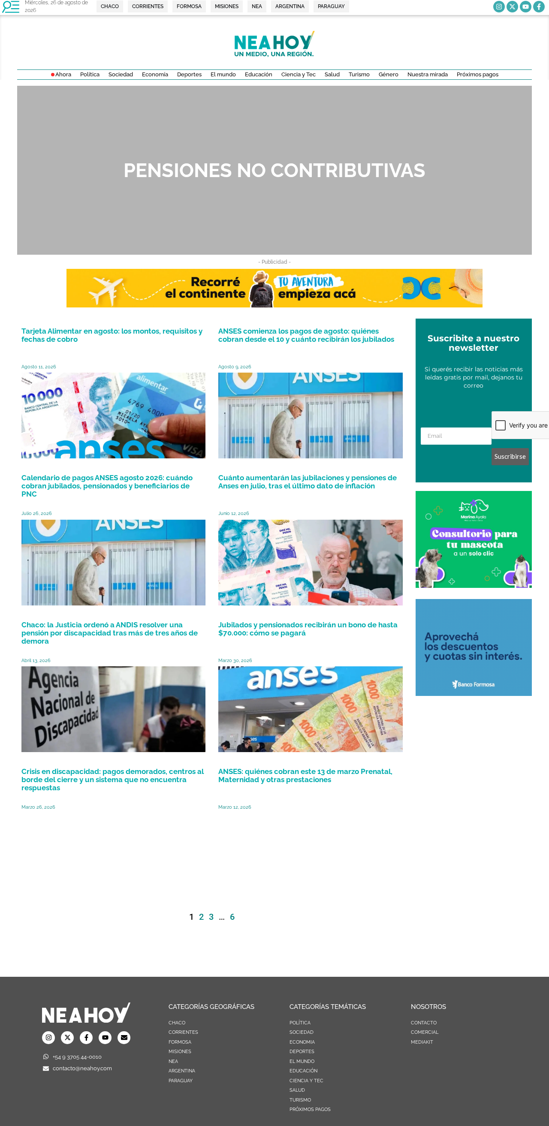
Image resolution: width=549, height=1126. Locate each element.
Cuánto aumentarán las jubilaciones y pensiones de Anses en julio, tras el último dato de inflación (307, 481)
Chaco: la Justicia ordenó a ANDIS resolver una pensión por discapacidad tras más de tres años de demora (109, 632)
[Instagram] (499, 6)
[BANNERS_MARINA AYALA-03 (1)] (474, 585)
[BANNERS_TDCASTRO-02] (274, 305)
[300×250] (474, 693)
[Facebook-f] (539, 6)
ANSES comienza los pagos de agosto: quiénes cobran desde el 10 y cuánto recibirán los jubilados (306, 335)
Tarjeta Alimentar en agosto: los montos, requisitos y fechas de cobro (111, 335)
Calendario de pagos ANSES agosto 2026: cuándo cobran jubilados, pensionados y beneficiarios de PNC (107, 485)
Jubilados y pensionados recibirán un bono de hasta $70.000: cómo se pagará (308, 628)
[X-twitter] (512, 6)
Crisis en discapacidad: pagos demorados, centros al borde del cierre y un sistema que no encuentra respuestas (112, 779)
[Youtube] (525, 6)
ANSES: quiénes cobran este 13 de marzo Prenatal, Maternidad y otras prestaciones (305, 775)
